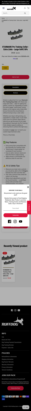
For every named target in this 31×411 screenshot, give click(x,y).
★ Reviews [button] (29, 207)
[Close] (27, 187)
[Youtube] (20, 221)
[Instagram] (15, 221)
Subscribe (16, 215)
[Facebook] (9, 221)
